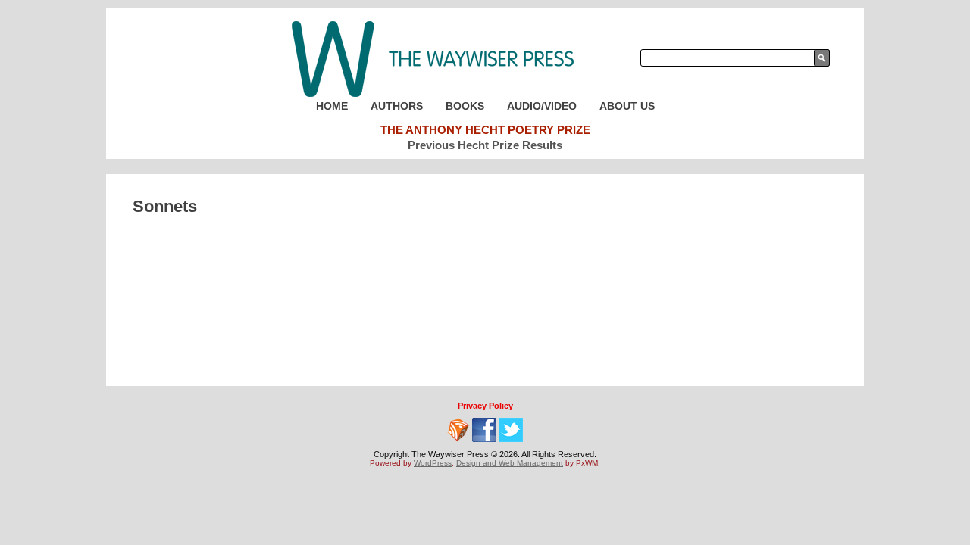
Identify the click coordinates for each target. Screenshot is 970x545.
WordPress (433, 463)
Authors (397, 106)
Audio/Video (542, 106)
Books (465, 106)
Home (332, 106)
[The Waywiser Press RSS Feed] (458, 430)
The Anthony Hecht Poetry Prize (485, 129)
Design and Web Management (509, 463)
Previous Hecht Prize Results (485, 145)
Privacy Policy (485, 405)
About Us (627, 106)
